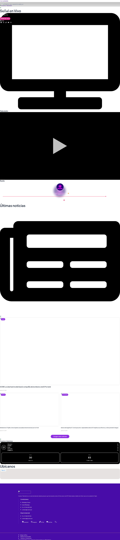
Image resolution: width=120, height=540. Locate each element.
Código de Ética (23, 535)
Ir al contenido (4, 1)
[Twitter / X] (11, 22)
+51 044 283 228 (28, 507)
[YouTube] (8, 22)
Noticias (5, 9)
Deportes (5, 15)
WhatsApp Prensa (26, 502)
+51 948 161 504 (27, 516)
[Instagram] (3, 22)
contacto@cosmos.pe (27, 509)
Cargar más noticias (60, 436)
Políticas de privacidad (25, 536)
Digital (4, 13)
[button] (5, 18)
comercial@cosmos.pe (27, 518)
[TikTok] (6, 22)
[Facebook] (1, 22)
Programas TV (7, 11)
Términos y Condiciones (25, 538)
